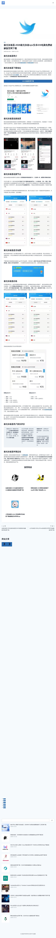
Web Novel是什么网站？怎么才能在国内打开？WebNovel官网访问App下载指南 (29, 845)
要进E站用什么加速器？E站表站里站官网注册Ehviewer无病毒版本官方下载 (28, 875)
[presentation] (15, 477)
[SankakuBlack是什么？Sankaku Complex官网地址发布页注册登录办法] (5, 888)
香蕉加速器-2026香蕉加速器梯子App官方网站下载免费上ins (40, 489)
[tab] (4, 798)
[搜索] (52, 820)
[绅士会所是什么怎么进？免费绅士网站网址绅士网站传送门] (5, 908)
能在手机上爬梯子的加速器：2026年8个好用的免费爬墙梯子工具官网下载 (28, 824)
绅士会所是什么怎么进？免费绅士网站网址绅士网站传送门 (24, 905)
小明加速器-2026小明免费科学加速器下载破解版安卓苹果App (15, 515)
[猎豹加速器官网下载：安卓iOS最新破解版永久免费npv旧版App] (5, 868)
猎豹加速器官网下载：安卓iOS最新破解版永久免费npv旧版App (25, 865)
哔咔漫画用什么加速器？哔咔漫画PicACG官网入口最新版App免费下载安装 (28, 855)
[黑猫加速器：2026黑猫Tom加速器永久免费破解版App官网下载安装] (5, 838)
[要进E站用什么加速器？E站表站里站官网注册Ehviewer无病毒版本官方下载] (5, 878)
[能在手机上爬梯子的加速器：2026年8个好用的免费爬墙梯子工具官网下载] (5, 828)
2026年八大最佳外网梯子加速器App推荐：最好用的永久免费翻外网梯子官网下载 (30, 895)
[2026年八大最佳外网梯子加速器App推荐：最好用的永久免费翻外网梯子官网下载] (5, 898)
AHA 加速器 (16, 74)
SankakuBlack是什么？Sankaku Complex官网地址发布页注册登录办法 (27, 885)
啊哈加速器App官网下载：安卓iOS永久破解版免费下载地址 (24, 915)
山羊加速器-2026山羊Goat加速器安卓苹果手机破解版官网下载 (42, 528)
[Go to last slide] (4, 544)
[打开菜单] (53, 3)
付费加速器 (25, 455)
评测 (4, 42)
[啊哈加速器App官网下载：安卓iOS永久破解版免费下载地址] (5, 919)
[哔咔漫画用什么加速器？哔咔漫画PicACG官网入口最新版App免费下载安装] (5, 858)
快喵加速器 (30, 62)
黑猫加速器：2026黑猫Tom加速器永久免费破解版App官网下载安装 (26, 834)
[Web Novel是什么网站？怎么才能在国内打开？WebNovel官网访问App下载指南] (5, 848)
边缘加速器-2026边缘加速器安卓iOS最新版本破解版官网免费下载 (15, 489)
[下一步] (9, 544)
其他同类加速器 (48, 409)
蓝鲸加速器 (23, 62)
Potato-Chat (8, 51)
